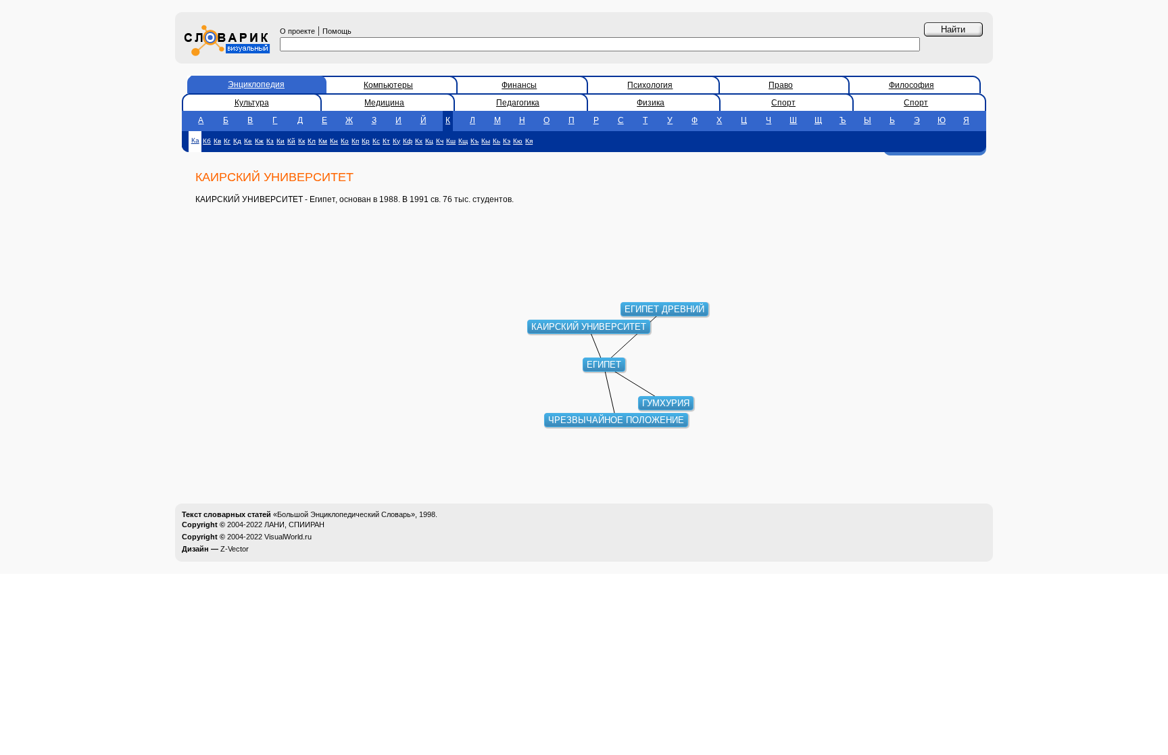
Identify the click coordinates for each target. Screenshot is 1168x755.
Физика (650, 102)
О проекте (297, 31)
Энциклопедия (256, 84)
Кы (485, 141)
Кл (312, 141)
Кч (439, 141)
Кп (355, 141)
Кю (517, 141)
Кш (451, 141)
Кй (291, 141)
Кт (386, 141)
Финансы (519, 85)
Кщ (463, 141)
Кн (334, 141)
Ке (248, 141)
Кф (407, 141)
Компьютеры (388, 85)
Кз (270, 141)
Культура (252, 102)
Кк (301, 141)
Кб (207, 141)
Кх (418, 141)
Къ (474, 141)
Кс (376, 141)
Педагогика (517, 102)
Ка (195, 140)
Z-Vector (234, 549)
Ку (396, 141)
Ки (280, 141)
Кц (429, 141)
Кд (237, 141)
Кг (227, 141)
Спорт (783, 102)
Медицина (384, 102)
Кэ (506, 141)
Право (781, 85)
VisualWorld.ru (288, 537)
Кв (217, 141)
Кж (259, 141)
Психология (650, 85)
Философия (911, 85)
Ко (345, 141)
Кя (529, 141)
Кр (366, 141)
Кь (496, 141)
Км (322, 141)
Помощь (336, 31)
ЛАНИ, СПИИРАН (294, 524)
